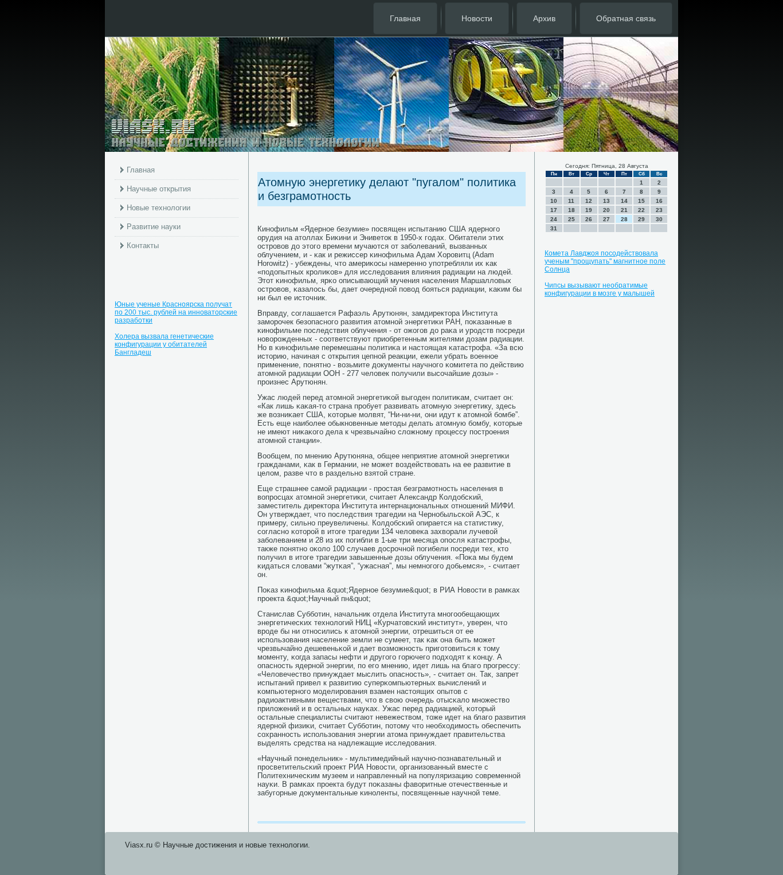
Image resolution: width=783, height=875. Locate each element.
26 (588, 219)
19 (588, 210)
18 (571, 210)
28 (624, 219)
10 (553, 201)
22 (641, 210)
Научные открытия (159, 189)
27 (606, 219)
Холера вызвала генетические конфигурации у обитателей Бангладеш (164, 344)
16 (659, 201)
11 (571, 201)
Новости (476, 18)
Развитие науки (154, 226)
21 (624, 210)
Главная (405, 18)
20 (606, 210)
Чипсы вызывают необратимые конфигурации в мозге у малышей (600, 289)
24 (553, 219)
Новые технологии (158, 207)
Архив (544, 18)
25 (571, 219)
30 (659, 219)
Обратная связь (626, 18)
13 (606, 201)
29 (641, 219)
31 (553, 228)
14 (624, 201)
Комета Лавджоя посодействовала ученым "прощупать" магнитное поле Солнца (605, 261)
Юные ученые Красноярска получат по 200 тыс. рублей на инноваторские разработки (176, 312)
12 (588, 201)
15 (641, 201)
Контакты (143, 245)
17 (553, 210)
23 (659, 210)
